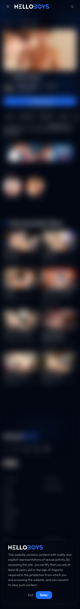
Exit (30, 595)
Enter (44, 595)
